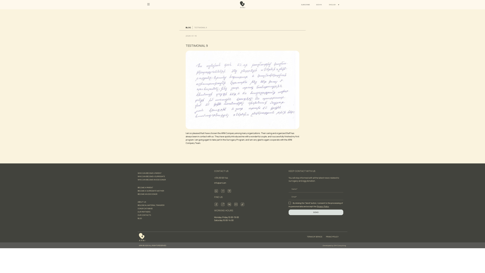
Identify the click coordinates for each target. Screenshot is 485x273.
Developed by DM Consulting (334, 245)
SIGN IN (319, 5)
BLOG (188, 27)
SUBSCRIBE (305, 5)
